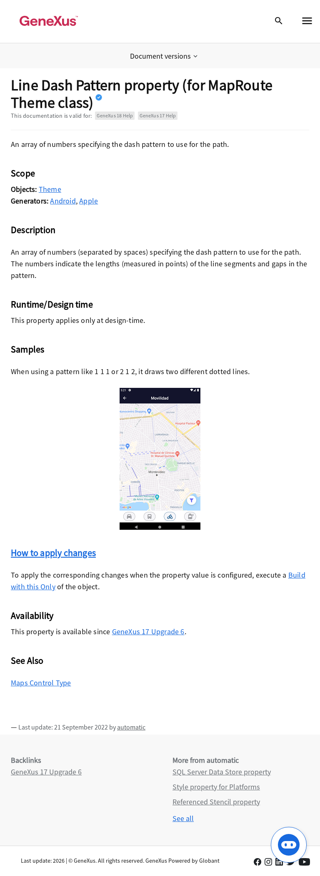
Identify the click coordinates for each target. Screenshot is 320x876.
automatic (131, 727)
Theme (50, 189)
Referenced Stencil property (216, 802)
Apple (88, 201)
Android (62, 201)
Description (33, 230)
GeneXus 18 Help (115, 115)
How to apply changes (53, 552)
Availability (32, 615)
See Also (27, 660)
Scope (23, 173)
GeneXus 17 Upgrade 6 (148, 631)
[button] (164, 56)
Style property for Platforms (216, 787)
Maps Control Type (41, 682)
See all (183, 818)
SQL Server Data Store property (221, 772)
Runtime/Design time (52, 304)
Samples (27, 349)
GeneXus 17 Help (158, 115)
